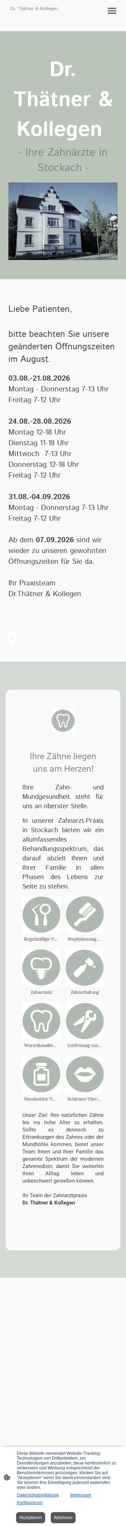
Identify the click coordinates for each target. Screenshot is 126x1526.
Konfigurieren (30, 1502)
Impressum (80, 1495)
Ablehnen (63, 1517)
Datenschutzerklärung (38, 1495)
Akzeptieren (30, 1517)
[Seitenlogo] (34, 9)
